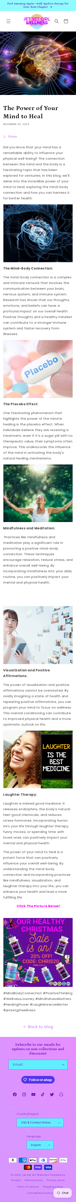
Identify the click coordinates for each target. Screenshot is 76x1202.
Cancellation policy (40, 1193)
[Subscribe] (62, 1065)
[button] (8, 21)
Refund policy (34, 1180)
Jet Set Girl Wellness (35, 1175)
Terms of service (28, 1186)
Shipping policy (53, 1186)
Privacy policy (56, 1180)
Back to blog (40, 1026)
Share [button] (12, 136)
